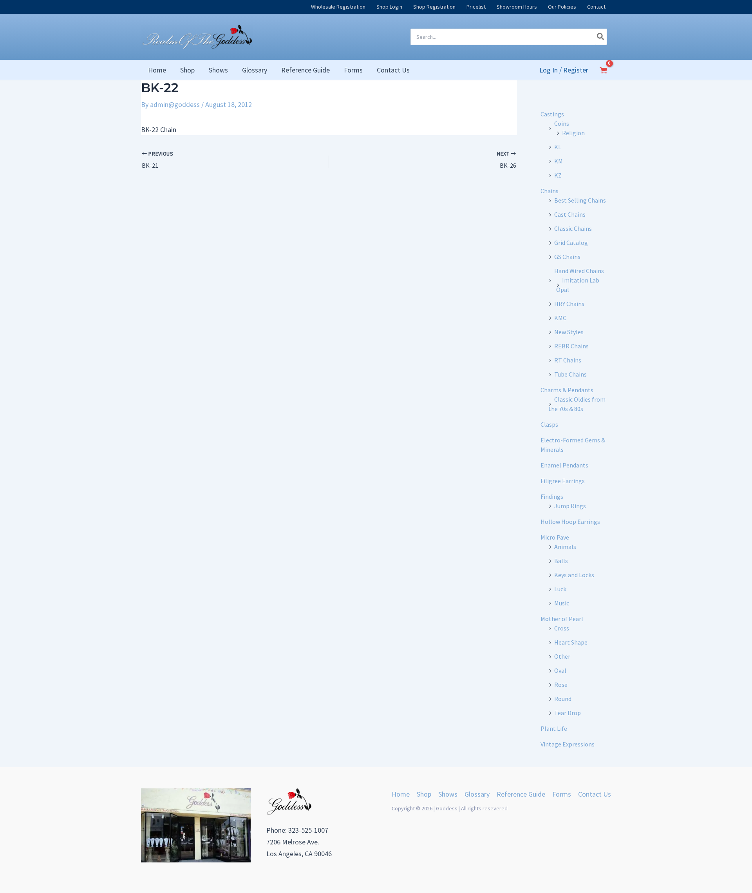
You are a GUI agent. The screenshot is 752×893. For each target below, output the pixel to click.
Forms (561, 794)
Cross (561, 628)
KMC (560, 318)
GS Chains (567, 257)
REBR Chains (571, 346)
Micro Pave (554, 537)
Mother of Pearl (561, 619)
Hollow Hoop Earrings (570, 521)
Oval (560, 670)
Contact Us (594, 794)
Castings (552, 114)
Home (401, 794)
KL (557, 147)
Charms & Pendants (566, 390)
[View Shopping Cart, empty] (603, 70)
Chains (549, 191)
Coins (561, 123)
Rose (561, 684)
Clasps (549, 424)
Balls (561, 561)
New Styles (569, 332)
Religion (573, 133)
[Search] (600, 37)
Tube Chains (570, 374)
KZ (558, 175)
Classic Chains (573, 228)
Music (561, 603)
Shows (447, 794)
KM (558, 161)
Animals (565, 547)
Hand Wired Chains (579, 271)
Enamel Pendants (564, 465)
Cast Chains (570, 214)
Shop (424, 794)
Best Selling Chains (580, 200)
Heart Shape (571, 642)
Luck (560, 589)
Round (562, 699)
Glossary (477, 794)
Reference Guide (521, 794)
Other (562, 656)
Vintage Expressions (567, 744)
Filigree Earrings (562, 481)
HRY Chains (569, 304)
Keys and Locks (574, 575)
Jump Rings (570, 506)
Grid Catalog (571, 242)
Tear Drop (567, 713)
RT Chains (567, 360)
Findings (551, 496)
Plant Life (553, 728)
